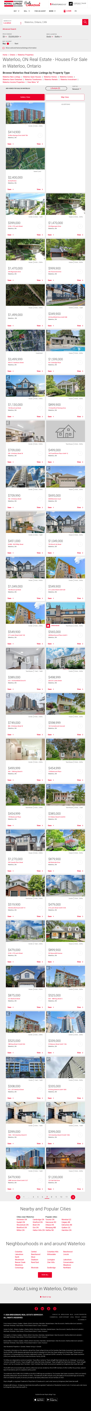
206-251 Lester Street (55, 680)
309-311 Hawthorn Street (16, 362)
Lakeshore (67, 1260)
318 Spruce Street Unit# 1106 (57, 1044)
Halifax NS (50, 1230)
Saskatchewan (50, 1323)
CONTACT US (56, 1314)
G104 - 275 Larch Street (15, 226)
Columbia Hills (52, 1252)
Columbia (18, 1252)
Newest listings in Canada (33, 1346)
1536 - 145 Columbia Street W (17, 1135)
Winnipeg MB (51, 1227)
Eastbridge (51, 1268)
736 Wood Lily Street (54, 544)
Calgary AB (66, 1222)
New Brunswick (59, 1323)
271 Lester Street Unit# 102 (16, 635)
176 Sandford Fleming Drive (57, 408)
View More (31, 82)
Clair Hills (51, 1262)
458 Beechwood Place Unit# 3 (57, 635)
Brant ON (36, 1225)
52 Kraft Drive (12, 181)
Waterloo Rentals (51, 79)
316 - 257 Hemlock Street (16, 1089)
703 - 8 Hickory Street (14, 499)
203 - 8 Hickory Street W (15, 453)
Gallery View (25, 97)
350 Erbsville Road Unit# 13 (16, 908)
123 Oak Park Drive (54, 1180)
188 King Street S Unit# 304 (16, 1044)
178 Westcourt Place (54, 771)
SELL (25, 11)
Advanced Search (9, 29)
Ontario (15, 1323)
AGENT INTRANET (64, 1317)
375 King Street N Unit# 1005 (57, 1089)
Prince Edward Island (30, 1325)
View (39, 144)
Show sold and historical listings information (20, 48)
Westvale (34, 1268)
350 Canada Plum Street (15, 862)
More (51, 11)
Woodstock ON (22, 1225)
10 (61, 1197)
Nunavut (44, 1325)
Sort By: (75, 86)
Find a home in (8, 1323)
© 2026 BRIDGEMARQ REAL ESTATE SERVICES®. (23, 1315)
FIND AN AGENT (40, 11)
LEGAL (72, 1317)
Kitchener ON (22, 1220)
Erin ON (36, 1227)
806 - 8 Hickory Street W (15, 726)
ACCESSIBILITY (82, 1319)
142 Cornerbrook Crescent (56, 726)
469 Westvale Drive (54, 862)
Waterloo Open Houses (32, 77)
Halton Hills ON (39, 1230)
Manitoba (42, 1323)
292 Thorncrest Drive (54, 272)
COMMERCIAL (54, 1317)
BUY (15, 11)
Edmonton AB (67, 1225)
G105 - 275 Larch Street (15, 953)
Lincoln (66, 1254)
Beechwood (67, 1252)
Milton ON (20, 1230)
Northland (67, 1268)
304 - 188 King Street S (55, 999)
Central (34, 1252)
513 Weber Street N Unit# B (56, 817)
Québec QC (66, 1227)
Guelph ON (21, 1222)
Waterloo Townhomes (33, 79)
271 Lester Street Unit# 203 (56, 590)
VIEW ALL (45, 1275)
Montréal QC (66, 1220)
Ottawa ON (50, 1225)
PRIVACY (77, 1317)
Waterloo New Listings (11, 77)
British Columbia (33, 1323)
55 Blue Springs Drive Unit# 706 (18, 135)
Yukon (39, 1325)
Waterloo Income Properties (14, 82)
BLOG (71, 1314)
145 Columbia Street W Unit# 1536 (59, 1135)
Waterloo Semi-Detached (12, 79)
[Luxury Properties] (78, 4)
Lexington (51, 1260)
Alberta (25, 1323)
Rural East (35, 1262)
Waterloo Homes (50, 77)
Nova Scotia (19, 1325)
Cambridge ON (38, 1220)
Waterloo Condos (66, 77)
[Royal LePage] (22, 4)
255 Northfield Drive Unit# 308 (57, 317)
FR (76, 11)
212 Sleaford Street (14, 999)
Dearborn (34, 1260)
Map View (65, 97)
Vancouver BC (51, 1222)
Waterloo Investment (68, 79)
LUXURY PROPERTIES (80, 1314)
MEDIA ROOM (65, 1314)
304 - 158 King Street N (15, 771)
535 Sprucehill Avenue (55, 953)
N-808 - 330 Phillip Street (15, 544)
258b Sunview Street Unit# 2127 (18, 1180)
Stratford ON (38, 1222)
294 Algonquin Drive (54, 226)
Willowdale (51, 1254)
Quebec (20, 1323)
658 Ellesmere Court (54, 499)
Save (9, 144)
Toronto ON (50, 1220)
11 (67, 1197)
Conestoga (19, 1268)
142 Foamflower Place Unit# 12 (58, 453)
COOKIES (83, 1317)
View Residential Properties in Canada (14, 1346)
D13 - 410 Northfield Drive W (17, 680)
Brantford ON (22, 1227)
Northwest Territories (9, 1325)
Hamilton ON (66, 1230)
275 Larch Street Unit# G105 (57, 908)
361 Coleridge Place (54, 362)
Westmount (19, 1260)
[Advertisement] (65, 140)
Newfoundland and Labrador (73, 1323)
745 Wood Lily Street (14, 408)
